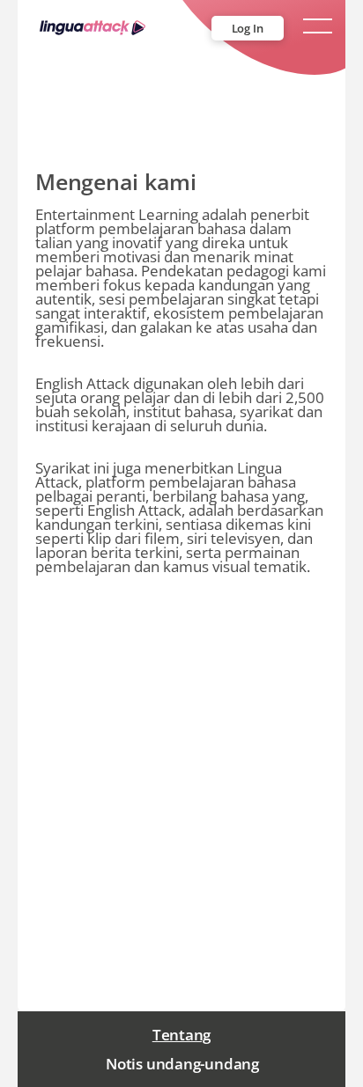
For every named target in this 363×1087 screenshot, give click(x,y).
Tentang (181, 1035)
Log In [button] (247, 28)
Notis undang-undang (182, 1064)
